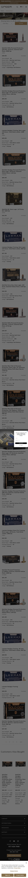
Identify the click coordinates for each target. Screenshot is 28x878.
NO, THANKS (21, 445)
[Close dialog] (27, 431)
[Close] (26, 863)
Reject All (7, 875)
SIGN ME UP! (21, 443)
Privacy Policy (17, 868)
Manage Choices (14, 871)
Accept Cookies (20, 875)
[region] (14, 869)
